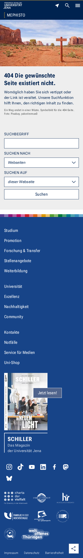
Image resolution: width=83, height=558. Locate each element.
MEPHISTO (16, 15)
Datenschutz (32, 553)
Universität (13, 286)
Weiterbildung (15, 270)
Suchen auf (15, 172)
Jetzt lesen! (47, 392)
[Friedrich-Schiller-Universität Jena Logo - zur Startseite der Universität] (12, 5)
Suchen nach (17, 153)
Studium (11, 230)
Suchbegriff (16, 134)
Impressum (11, 553)
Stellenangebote (17, 260)
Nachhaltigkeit (16, 306)
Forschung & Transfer (22, 250)
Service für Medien (19, 352)
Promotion (12, 240)
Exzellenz (11, 296)
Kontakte (11, 332)
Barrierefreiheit (54, 553)
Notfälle (11, 342)
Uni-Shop (12, 362)
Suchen (41, 194)
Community (13, 316)
